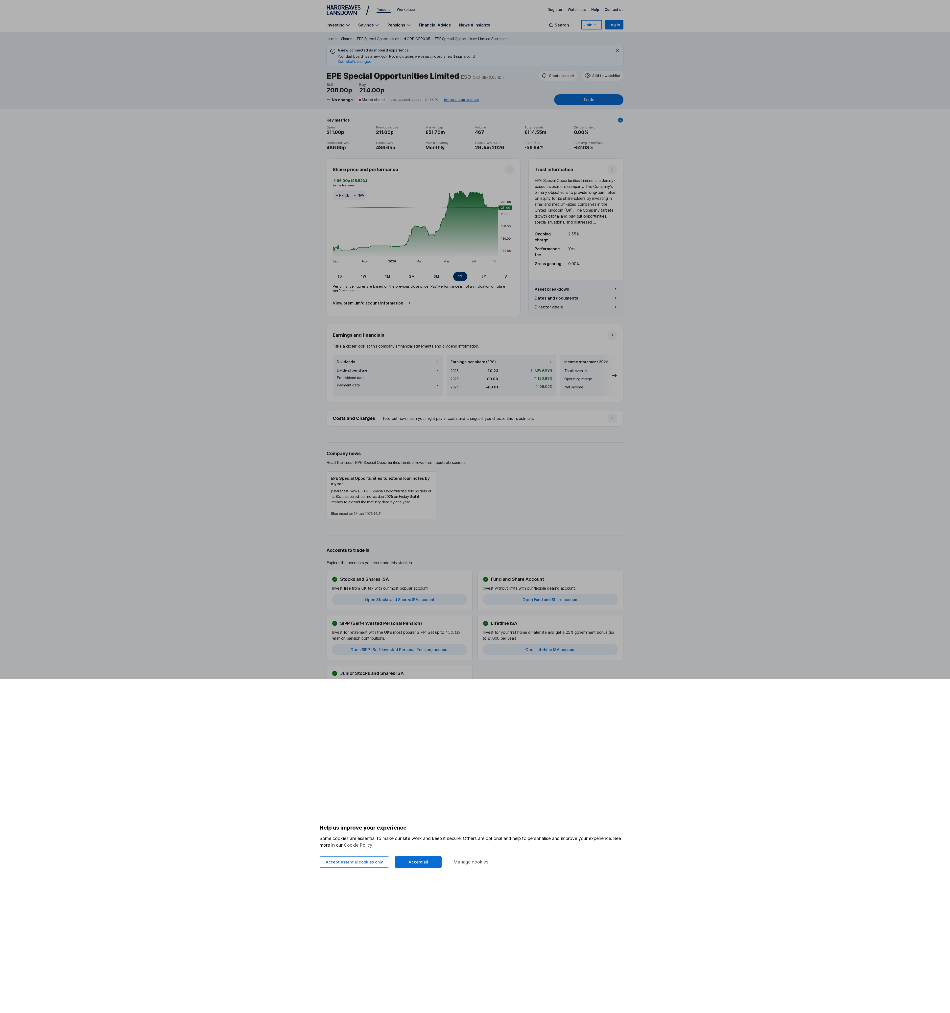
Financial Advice (435, 25)
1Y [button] (460, 276)
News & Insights (474, 25)
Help (595, 9)
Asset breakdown (552, 289)
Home (332, 38)
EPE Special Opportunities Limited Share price (472, 38)
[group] (423, 276)
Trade (588, 99)
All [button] (507, 276)
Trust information (554, 169)
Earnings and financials (358, 335)
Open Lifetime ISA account (550, 649)
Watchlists (577, 9)
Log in (614, 24)
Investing (336, 25)
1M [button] (387, 276)
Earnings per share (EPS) (473, 362)
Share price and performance (365, 169)
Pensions (396, 25)
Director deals (549, 306)
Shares (346, 38)
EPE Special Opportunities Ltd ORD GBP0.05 (393, 38)
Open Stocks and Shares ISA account (399, 599)
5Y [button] (483, 276)
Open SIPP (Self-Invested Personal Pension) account (399, 649)
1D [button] (340, 276)
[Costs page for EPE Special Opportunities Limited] (475, 419)
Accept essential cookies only (354, 862)
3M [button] (412, 276)
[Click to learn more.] (620, 120)
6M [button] (436, 276)
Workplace (406, 9)
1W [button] (363, 276)
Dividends (346, 362)
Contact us (614, 9)
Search (562, 25)
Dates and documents (556, 298)
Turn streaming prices (461, 99)
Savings (366, 25)
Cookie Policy (358, 845)
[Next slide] (609, 375)
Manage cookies (470, 861)
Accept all (418, 862)
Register (555, 9)
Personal (384, 9)
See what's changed (354, 61)
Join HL (591, 24)
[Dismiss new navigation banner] (617, 50)
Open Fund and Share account (550, 599)
